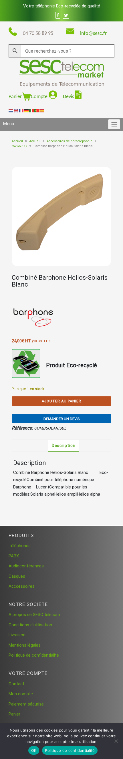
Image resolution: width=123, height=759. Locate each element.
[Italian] (31, 110)
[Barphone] (33, 315)
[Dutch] (11, 110)
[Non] (116, 741)
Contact (16, 683)
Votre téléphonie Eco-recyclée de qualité (61, 6)
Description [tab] (64, 445)
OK (34, 750)
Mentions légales (25, 645)
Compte (40, 97)
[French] (21, 110)
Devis (68, 97)
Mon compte (21, 693)
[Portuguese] (36, 110)
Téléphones (20, 545)
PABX (14, 556)
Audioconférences (26, 566)
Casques (17, 576)
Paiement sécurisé (26, 704)
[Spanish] (42, 110)
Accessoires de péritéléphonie (69, 141)
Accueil (17, 141)
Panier (15, 97)
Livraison (17, 634)
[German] (26, 110)
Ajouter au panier (61, 401)
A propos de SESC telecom (34, 614)
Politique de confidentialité (34, 655)
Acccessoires (22, 586)
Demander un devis (61, 419)
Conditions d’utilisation (30, 624)
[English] (16, 110)
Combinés (19, 146)
